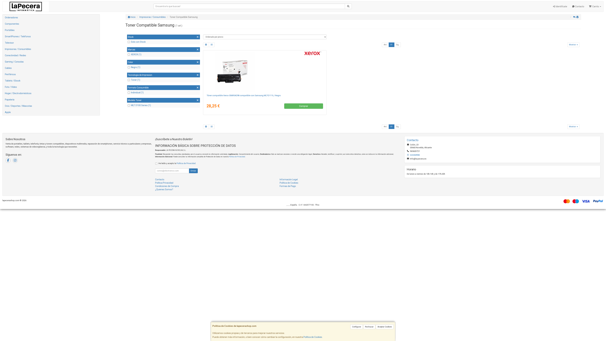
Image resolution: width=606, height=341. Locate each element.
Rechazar (369, 327)
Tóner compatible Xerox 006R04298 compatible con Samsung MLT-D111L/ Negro (244, 95)
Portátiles (10, 30)
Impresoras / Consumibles (18, 49)
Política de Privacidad (237, 157)
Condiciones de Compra (167, 186)
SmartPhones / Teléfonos (18, 36)
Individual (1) (137, 92)
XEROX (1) (136, 54)
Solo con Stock (138, 42)
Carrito (596, 6)
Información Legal (289, 179)
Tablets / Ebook (12, 80)
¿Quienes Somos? (164, 189)
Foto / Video (11, 87)
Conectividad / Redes (15, 55)
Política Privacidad (164, 183)
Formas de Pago (288, 186)
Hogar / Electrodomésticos (18, 93)
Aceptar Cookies (384, 327)
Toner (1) (135, 80)
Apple (8, 112)
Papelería (9, 99)
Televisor (9, 43)
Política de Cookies (312, 337)
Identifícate (561, 6)
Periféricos (10, 74)
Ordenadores (11, 17)
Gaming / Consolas (14, 61)
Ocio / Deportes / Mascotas (18, 106)
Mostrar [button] (572, 45)
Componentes (12, 24)
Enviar (193, 171)
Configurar (356, 327)
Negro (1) (135, 67)
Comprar (303, 106)
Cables (8, 68)
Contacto (579, 6)
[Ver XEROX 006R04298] (265, 71)
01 (391, 45)
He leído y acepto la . (177, 163)
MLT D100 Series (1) (141, 105)
